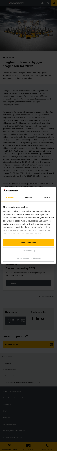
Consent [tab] (10, 198)
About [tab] (47, 198)
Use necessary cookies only (28, 258)
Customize (27, 250)
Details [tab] (28, 198)
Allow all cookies (28, 243)
